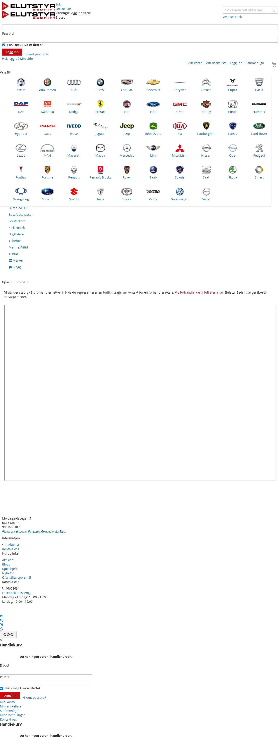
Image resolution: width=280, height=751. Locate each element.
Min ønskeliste (216, 63)
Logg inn (236, 63)
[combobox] (250, 10)
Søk (58, 4)
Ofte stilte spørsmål (16, 577)
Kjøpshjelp (10, 569)
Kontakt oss (10, 549)
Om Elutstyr (10, 545)
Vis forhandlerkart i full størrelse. (199, 292)
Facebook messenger (17, 593)
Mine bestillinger (12, 715)
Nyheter (8, 573)
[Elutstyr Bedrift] (29, 10)
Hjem (5, 282)
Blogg (6, 564)
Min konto (194, 63)
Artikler (7, 560)
